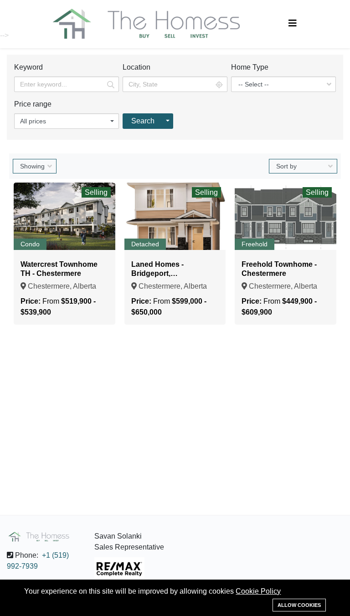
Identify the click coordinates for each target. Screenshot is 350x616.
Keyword (28, 67)
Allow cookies (299, 605)
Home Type (249, 67)
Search (142, 121)
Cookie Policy (258, 591)
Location (136, 67)
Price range (32, 104)
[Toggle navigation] (292, 23)
